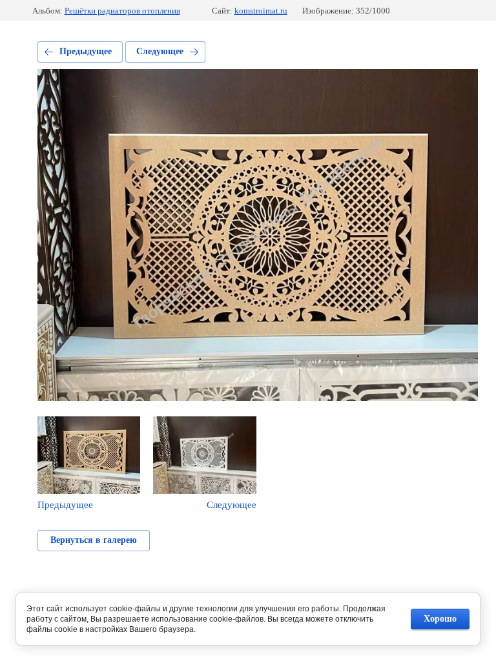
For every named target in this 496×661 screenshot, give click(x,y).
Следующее (159, 51)
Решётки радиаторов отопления (122, 10)
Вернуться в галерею (93, 540)
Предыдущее (85, 51)
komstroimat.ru (260, 10)
